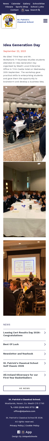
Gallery (26, 3)
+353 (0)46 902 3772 (23, 407)
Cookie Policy (32, 425)
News (6, 3)
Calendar (15, 3)
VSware (9, 6)
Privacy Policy (17, 425)
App (27, 10)
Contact (14, 10)
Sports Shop (22, 6)
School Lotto (37, 6)
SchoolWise (39, 3)
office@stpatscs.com (24, 411)
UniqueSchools (29, 436)
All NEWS (24, 388)
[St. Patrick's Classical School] (9, 21)
